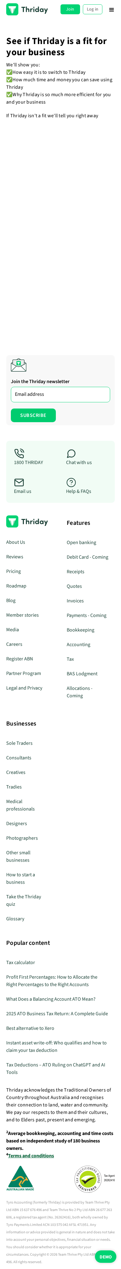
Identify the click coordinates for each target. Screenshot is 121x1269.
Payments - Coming (86, 615)
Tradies (14, 787)
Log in (93, 9)
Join (70, 9)
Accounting (78, 644)
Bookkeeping (80, 630)
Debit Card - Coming (87, 557)
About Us (15, 542)
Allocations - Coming (79, 692)
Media (12, 629)
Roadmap (16, 586)
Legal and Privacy (24, 688)
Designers (16, 823)
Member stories (22, 615)
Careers (14, 644)
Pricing (13, 571)
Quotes (74, 586)
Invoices (75, 600)
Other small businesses (18, 856)
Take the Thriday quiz (23, 900)
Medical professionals (20, 805)
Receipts (75, 571)
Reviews (14, 556)
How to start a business (20, 878)
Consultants (18, 757)
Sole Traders (19, 743)
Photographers (22, 838)
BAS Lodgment (82, 673)
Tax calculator (20, 962)
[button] (111, 9)
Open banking (81, 542)
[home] (27, 9)
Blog (11, 600)
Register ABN (19, 658)
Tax (70, 659)
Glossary (15, 918)
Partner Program (23, 673)
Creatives (15, 772)
